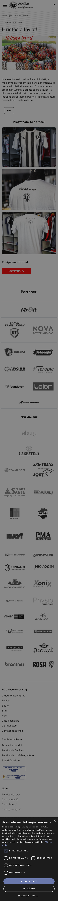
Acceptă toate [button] (29, 881)
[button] (29, 895)
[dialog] (29, 859)
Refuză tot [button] (29, 888)
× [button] (54, 821)
